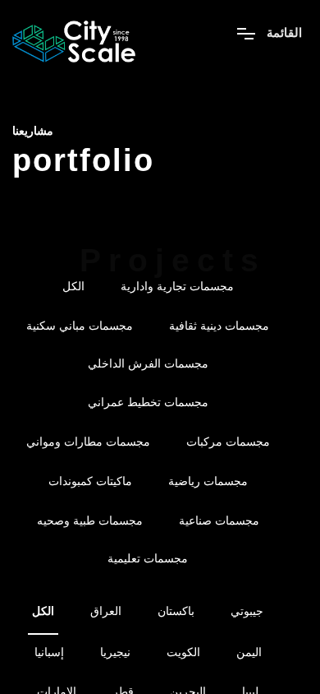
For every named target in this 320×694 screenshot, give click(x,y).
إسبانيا (49, 652)
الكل (73, 286)
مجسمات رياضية (208, 481)
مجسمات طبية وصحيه (90, 520)
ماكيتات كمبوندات (90, 481)
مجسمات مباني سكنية (79, 325)
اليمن (249, 652)
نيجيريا (115, 652)
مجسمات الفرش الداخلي (148, 363)
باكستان (176, 611)
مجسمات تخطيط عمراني (148, 402)
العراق (105, 611)
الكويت (183, 652)
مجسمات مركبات (228, 441)
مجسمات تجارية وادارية (177, 286)
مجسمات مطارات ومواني (88, 441)
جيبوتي (247, 611)
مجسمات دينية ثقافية (219, 325)
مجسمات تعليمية (147, 558)
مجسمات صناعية (219, 520)
